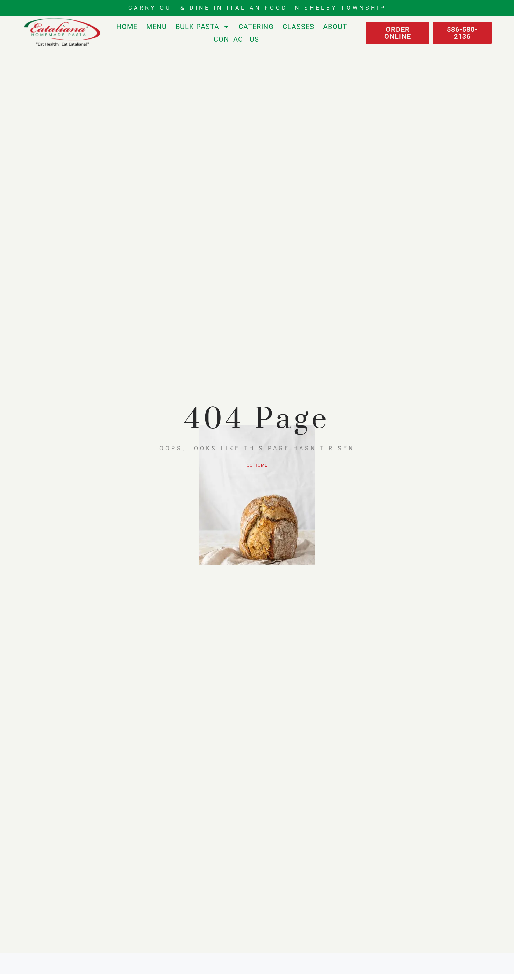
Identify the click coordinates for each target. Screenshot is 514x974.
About (335, 26)
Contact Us (236, 39)
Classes (298, 26)
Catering (256, 26)
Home (126, 26)
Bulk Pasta (197, 26)
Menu (156, 26)
